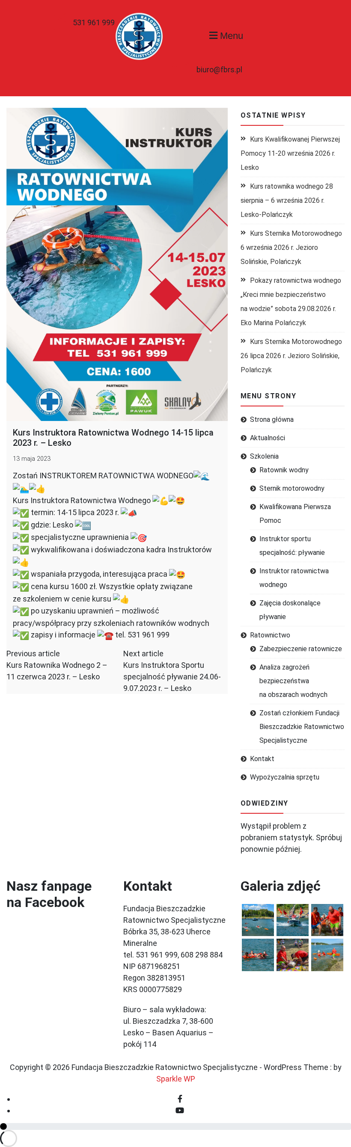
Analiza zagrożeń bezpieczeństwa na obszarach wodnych (293, 681)
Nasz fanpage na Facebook (49, 894)
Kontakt (262, 759)
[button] (258, 920)
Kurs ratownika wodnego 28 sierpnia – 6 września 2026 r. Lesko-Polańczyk (287, 200)
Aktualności (267, 438)
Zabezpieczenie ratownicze (300, 649)
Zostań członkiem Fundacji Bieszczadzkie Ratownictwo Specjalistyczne (301, 726)
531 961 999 (94, 22)
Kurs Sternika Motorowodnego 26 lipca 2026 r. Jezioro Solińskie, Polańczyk (291, 356)
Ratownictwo (270, 635)
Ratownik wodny (284, 470)
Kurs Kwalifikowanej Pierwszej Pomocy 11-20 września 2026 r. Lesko (290, 153)
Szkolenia (264, 456)
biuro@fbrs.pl (219, 69)
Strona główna (272, 419)
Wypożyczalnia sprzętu (284, 777)
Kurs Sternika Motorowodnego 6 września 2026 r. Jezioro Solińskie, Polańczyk (291, 247)
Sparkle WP (175, 1078)
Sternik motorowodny (291, 488)
